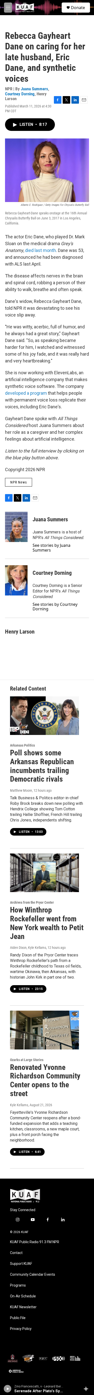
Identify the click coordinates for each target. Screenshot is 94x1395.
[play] (8, 1388)
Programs (18, 1285)
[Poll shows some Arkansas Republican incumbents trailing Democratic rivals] (44, 715)
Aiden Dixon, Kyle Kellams (28, 948)
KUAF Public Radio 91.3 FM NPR (34, 1242)
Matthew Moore (21, 790)
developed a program (26, 393)
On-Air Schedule (23, 1296)
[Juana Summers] (16, 527)
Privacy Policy (21, 1329)
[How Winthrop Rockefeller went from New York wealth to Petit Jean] (44, 872)
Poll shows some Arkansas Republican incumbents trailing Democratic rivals (42, 765)
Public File (18, 1318)
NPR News (18, 482)
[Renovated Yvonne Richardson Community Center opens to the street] (44, 1030)
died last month (40, 250)
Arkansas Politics (22, 745)
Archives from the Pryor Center (32, 902)
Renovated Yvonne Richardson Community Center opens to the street (45, 1080)
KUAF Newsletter (23, 1307)
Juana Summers (34, 88)
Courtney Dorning (20, 93)
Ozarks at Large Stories (26, 1060)
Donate (78, 7)
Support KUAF (21, 1264)
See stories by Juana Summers (51, 548)
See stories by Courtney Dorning (55, 607)
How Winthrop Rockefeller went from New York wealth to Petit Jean (46, 923)
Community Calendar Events (32, 1274)
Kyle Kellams (19, 1105)
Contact (16, 1253)
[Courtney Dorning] (16, 580)
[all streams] (87, 1388)
